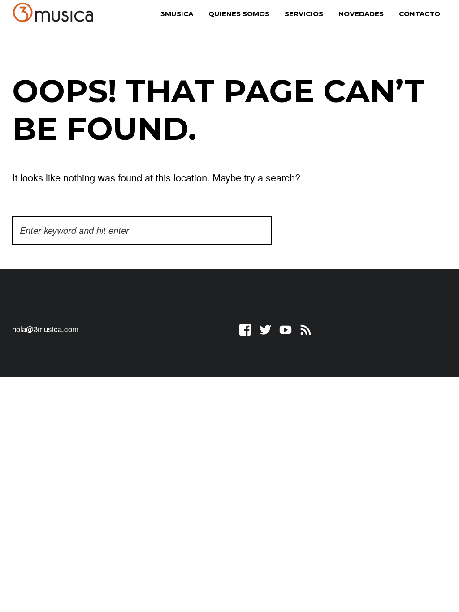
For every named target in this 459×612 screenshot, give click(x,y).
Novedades (361, 13)
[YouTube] (285, 328)
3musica (176, 13)
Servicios (304, 13)
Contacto (419, 13)
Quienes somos (238, 13)
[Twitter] (265, 328)
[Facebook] (245, 328)
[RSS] (305, 328)
